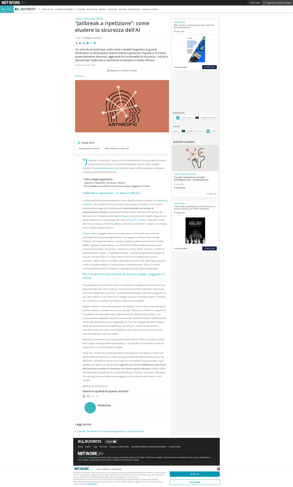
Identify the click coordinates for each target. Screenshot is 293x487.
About (80, 446)
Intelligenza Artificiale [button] (64, 9)
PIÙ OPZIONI (194, 482)
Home (77, 38)
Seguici (110, 441)
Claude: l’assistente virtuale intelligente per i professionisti (110, 431)
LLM (104, 220)
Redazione (79, 76)
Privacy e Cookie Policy (119, 446)
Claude (141, 220)
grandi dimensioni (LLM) (107, 168)
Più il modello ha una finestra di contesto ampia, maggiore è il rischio (117, 186)
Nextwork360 (83, 457)
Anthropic (123, 216)
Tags (95, 446)
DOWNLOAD (209, 67)
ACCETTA (195, 474)
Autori (88, 446)
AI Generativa (92, 9)
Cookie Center (175, 446)
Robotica (102, 9)
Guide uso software (150, 9)
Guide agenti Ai (134, 9)
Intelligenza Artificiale (92, 38)
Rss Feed (103, 446)
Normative (112, 9)
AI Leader (81, 9)
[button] (7, 9)
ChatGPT (132, 220)
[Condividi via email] (87, 43)
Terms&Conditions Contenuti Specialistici (148, 446)
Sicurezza (122, 9)
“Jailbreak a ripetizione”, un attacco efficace (104, 182)
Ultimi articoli (47, 9)
